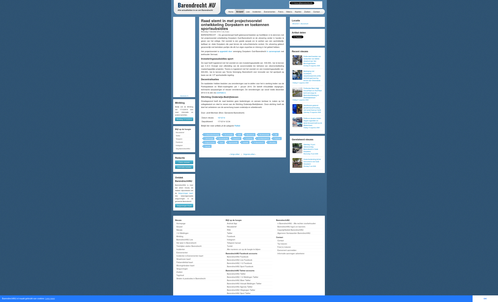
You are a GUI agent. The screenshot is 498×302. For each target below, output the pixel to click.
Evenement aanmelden (286, 250)
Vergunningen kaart (185, 193)
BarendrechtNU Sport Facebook (240, 266)
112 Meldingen (182, 233)
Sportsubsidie (233, 142)
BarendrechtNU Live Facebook (239, 260)
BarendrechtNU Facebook (237, 256)
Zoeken (307, 11)
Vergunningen (182, 268)
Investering (249, 138)
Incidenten (257, 11)
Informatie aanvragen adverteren (291, 253)
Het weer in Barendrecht (186, 242)
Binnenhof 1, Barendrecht (300, 24)
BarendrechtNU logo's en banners (291, 226)
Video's (289, 11)
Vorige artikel (235, 154)
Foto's (280, 11)
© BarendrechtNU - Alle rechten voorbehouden (296, 223)
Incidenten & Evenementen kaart (189, 255)
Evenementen (269, 11)
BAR (239, 135)
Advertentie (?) (184, 96)
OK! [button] (485, 299)
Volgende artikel (249, 154)
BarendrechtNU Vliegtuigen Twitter (241, 290)
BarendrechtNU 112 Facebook (239, 263)
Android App (232, 223)
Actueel (239, 11)
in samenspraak (273, 51)
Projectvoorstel (210, 142)
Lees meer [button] (50, 298)
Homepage (180, 223)
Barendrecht (250, 135)
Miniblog (179, 236)
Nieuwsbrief (180, 132)
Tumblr (230, 246)
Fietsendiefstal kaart (184, 262)
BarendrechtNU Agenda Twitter (240, 286)
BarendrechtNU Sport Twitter (239, 293)
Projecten (277, 138)
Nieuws (179, 230)
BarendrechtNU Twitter (236, 273)
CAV (276, 135)
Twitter (178, 135)
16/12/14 (221, 117)
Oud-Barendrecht (263, 138)
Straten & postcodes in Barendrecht (191, 278)
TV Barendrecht (259, 142)
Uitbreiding (272, 142)
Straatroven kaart (183, 259)
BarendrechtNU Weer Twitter (239, 280)
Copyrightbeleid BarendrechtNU (290, 230)
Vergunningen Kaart (184, 205)
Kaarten (298, 11)
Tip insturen (282, 243)
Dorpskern (236, 138)
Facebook (179, 142)
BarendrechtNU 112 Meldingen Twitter (242, 277)
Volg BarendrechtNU (183, 148)
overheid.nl (221, 92)
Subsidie (245, 142)
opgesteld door (226, 51)
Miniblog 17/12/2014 (184, 119)
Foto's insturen (184, 162)
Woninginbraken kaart (185, 265)
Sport (221, 142)
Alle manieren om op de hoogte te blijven (244, 249)
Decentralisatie (223, 138)
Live (248, 11)
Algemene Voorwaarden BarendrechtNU (293, 233)
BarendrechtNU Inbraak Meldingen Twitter (244, 283)
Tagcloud (180, 275)
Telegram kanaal (234, 242)
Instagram (179, 145)
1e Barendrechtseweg (212, 135)
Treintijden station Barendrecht (189, 246)
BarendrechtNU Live (184, 239)
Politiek (237, 125)
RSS (229, 230)
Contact (316, 11)
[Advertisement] (184, 56)
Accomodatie (228, 135)
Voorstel (207, 146)
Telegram (179, 139)
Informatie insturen (184, 167)
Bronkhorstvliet (264, 135)
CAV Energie (209, 138)
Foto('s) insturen (284, 247)
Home (230, 11)
